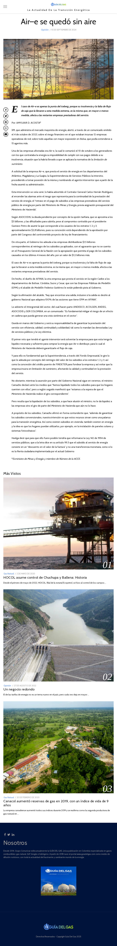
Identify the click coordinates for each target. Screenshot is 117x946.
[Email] (5, 134)
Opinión (45, 30)
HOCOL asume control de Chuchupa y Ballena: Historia (45, 577)
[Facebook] (5, 834)
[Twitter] (9, 834)
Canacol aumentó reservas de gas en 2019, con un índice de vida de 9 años (56, 803)
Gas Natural (9, 573)
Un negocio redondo (19, 689)
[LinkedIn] (13, 834)
